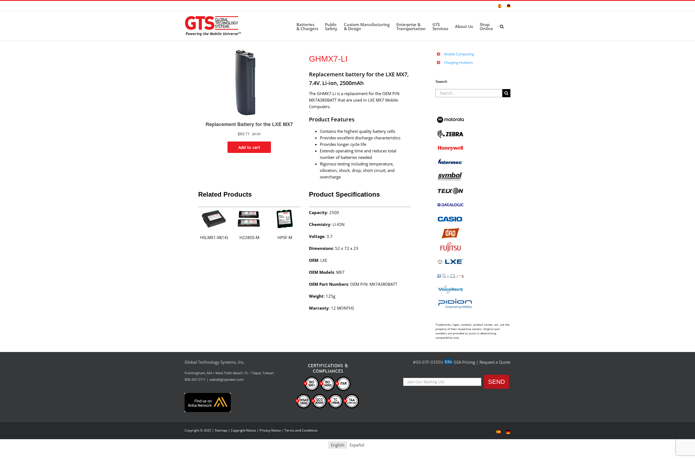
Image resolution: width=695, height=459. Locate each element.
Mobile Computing (459, 54)
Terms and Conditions (301, 430)
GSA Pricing (464, 362)
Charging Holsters (458, 62)
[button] (502, 26)
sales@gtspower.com (226, 379)
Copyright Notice (243, 430)
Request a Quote (494, 362)
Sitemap (221, 430)
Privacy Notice (270, 430)
